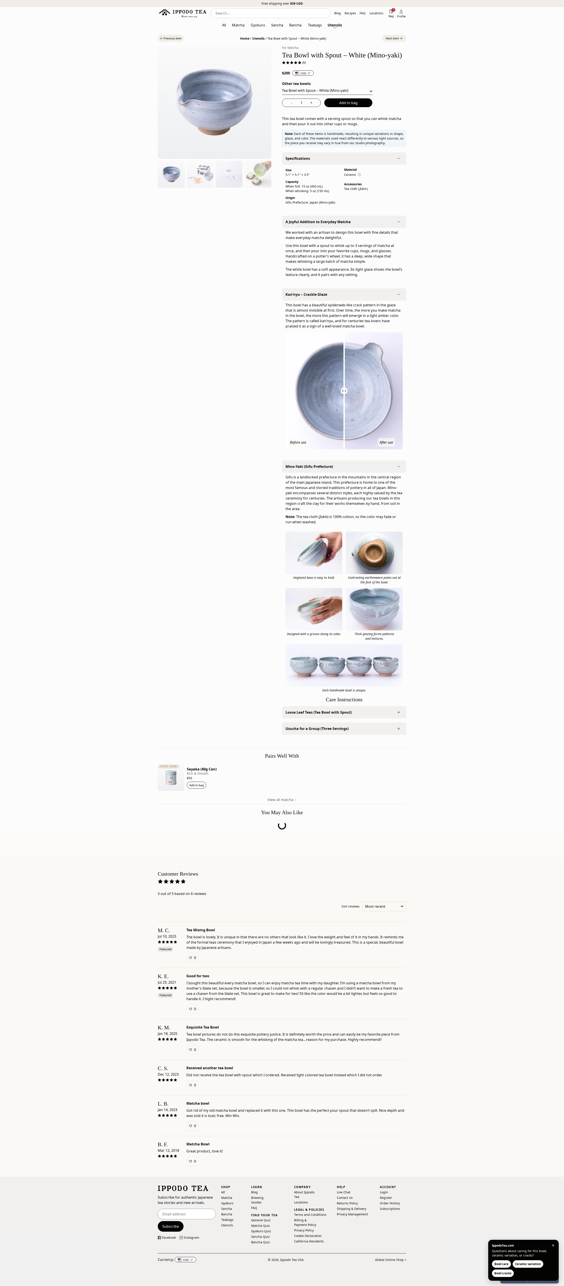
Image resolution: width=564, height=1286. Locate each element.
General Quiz (261, 1220)
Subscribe (170, 1226)
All (223, 1192)
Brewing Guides (257, 1200)
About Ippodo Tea (304, 1194)
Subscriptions (390, 1209)
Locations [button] (376, 13)
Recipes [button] (350, 13)
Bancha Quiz (260, 1242)
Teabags (227, 1220)
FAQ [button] (362, 13)
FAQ (254, 1208)
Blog (254, 1192)
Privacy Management (352, 1214)
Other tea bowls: (296, 83)
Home (244, 38)
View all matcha (280, 799)
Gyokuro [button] (258, 25)
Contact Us (345, 1198)
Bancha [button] (295, 25)
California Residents (309, 1241)
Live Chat (343, 1192)
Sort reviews (350, 906)
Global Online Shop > (390, 1260)
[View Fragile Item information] (359, 174)
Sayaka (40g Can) (202, 769)
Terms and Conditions (310, 1215)
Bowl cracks (502, 1273)
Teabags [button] (315, 25)
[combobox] (271, 13)
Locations (301, 1202)
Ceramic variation (528, 1264)
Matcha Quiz (260, 1226)
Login (384, 1192)
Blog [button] (337, 13)
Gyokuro (227, 1203)
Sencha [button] (277, 25)
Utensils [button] (335, 25)
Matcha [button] (238, 25)
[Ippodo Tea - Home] (182, 13)
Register (386, 1198)
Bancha (226, 1214)
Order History (390, 1203)
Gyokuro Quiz (261, 1231)
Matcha (226, 1198)
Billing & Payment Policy (305, 1222)
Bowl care (501, 1264)
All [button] (224, 25)
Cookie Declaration (308, 1236)
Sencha (226, 1209)
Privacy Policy (304, 1230)
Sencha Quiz (260, 1237)
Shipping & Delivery (351, 1209)
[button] (171, 38)
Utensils (258, 38)
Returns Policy (347, 1203)
